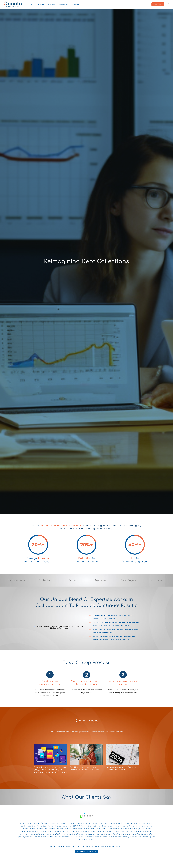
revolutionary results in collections (61, 525)
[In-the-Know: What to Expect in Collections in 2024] (122, 754)
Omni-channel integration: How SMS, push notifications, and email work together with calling (50, 769)
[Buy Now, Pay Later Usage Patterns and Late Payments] (86, 754)
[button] (168, 4)
